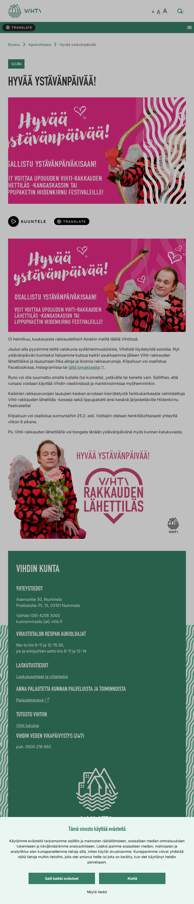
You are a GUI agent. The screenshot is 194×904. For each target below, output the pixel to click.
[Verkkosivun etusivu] (24, 11)
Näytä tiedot (97, 892)
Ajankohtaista (40, 44)
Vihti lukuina (27, 725)
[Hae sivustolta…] (180, 11)
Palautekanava (30, 699)
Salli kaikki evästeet (62, 878)
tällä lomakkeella (84, 367)
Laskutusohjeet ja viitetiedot (42, 676)
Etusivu (14, 44)
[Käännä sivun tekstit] (18, 27)
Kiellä (132, 878)
